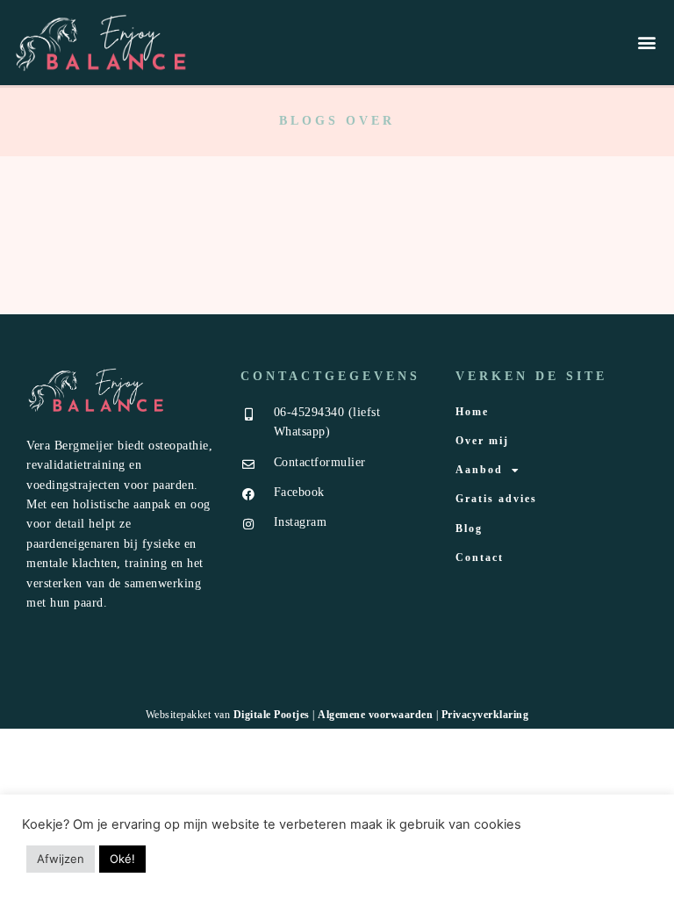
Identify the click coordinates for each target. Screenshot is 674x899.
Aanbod (479, 470)
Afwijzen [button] (60, 859)
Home (472, 412)
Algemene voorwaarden (375, 714)
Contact (479, 557)
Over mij (482, 441)
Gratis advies (496, 499)
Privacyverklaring (485, 714)
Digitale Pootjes (271, 714)
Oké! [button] (122, 859)
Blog (469, 528)
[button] (646, 42)
